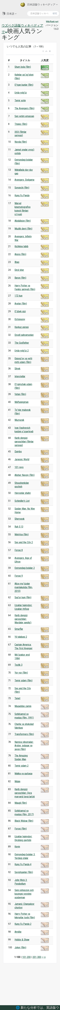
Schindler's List (22, 500)
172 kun (18, 295)
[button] (43, 51)
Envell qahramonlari (24, 334)
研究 (55, 13)
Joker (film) (20, 947)
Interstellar (20, 376)
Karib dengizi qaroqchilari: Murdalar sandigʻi (23, 619)
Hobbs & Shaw (22, 939)
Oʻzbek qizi (20, 311)
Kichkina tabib (21, 246)
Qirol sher (19, 269)
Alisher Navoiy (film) (25, 475)
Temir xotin (20, 100)
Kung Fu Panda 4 (23, 864)
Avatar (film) (21, 303)
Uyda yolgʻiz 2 (22, 350)
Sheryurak (19, 518)
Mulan (17, 781)
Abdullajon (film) (23, 220)
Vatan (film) (20, 394)
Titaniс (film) (21, 124)
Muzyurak (19, 419)
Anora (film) (20, 254)
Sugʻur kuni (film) (23, 597)
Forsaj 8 (19, 550)
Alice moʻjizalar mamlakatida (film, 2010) (24, 587)
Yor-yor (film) (21, 672)
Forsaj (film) (21, 828)
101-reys (19, 467)
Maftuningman (21, 402)
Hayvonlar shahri (23, 493)
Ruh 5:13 (19, 526)
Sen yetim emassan (24, 116)
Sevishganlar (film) (24, 872)
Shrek (17, 368)
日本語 (10, 13)
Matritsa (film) (22, 534)
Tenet (17, 698)
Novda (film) (21, 141)
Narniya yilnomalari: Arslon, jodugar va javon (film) (24, 745)
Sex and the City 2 (24, 542)
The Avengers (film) (24, 108)
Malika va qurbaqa (23, 773)
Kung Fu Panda (22, 195)
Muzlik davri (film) (23, 228)
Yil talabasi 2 (21, 636)
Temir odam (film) (23, 680)
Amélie (18, 931)
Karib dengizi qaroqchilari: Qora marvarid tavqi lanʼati (25, 793)
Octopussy (20, 319)
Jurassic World (22, 459)
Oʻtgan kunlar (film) (24, 84)
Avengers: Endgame (24, 179)
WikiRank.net (52, 21)
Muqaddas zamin (23, 706)
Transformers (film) (24, 734)
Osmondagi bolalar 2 (25, 567)
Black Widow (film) (24, 820)
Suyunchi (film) (22, 187)
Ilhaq (17, 262)
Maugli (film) (21, 802)
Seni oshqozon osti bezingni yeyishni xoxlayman (24, 894)
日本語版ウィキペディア (41, 4)
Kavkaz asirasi (22, 327)
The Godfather (22, 342)
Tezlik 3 (18, 664)
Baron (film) (20, 277)
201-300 (37, 957)
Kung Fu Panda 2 (23, 923)
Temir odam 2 (21, 765)
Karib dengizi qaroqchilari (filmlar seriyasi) (24, 441)
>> (45, 957)
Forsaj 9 (19, 575)
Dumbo (18, 451)
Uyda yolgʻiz (21, 92)
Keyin (17, 846)
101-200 (26, 957)
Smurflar (19, 628)
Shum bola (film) (23, 66)
